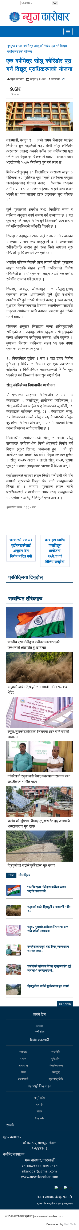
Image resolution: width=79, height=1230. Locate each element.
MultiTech (70, 1224)
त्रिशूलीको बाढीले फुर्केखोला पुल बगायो (31, 866)
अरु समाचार (65, 1003)
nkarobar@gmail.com (39, 1171)
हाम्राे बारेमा (39, 1097)
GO (54, 3)
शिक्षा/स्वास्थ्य (56, 1065)
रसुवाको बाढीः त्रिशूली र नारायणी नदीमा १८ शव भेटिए (37, 690)
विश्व (23, 1072)
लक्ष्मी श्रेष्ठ (39, 1032)
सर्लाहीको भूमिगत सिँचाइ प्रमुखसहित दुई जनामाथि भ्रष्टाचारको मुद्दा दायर (39, 823)
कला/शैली (23, 1079)
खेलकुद (56, 1072)
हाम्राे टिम (39, 1014)
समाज (23, 1058)
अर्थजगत (23, 1065)
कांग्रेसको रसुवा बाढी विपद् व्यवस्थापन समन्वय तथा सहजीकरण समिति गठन (39, 779)
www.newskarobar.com (39, 1177)
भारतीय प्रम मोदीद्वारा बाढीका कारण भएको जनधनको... (46, 889)
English (39, 1118)
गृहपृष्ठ (11, 46)
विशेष (39, 1111)
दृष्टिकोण (55, 1058)
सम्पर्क (39, 1104)
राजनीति (55, 1052)
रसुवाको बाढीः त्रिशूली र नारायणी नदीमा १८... (49, 909)
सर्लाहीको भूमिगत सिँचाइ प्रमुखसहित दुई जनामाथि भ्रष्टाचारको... (49, 968)
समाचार (23, 1052)
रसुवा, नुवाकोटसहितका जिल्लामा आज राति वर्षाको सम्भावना (38, 734)
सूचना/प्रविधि (56, 1079)
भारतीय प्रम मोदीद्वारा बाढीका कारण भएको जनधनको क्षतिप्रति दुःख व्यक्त (34, 645)
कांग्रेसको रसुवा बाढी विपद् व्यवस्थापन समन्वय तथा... (48, 949)
